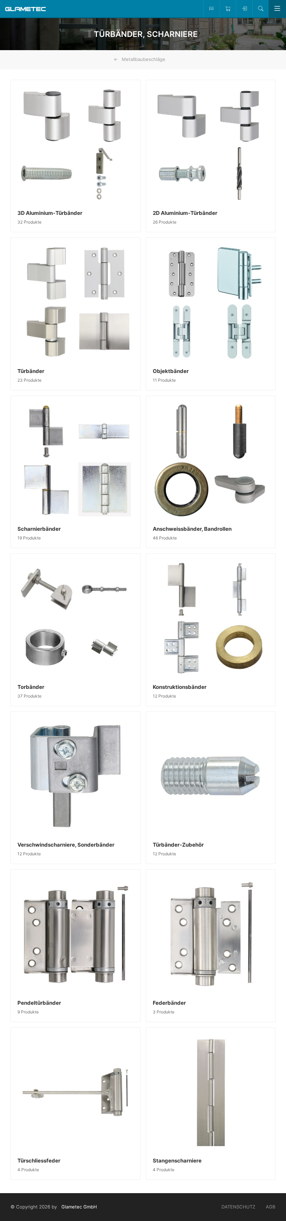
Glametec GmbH (79, 1207)
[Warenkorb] (227, 8)
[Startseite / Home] (25, 8)
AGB (271, 1207)
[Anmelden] (244, 8)
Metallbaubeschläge (143, 59)
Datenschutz (238, 1207)
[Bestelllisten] (211, 8)
